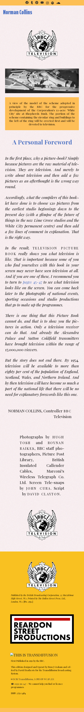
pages (28, 282)
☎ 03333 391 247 (18, 683)
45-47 (37, 282)
